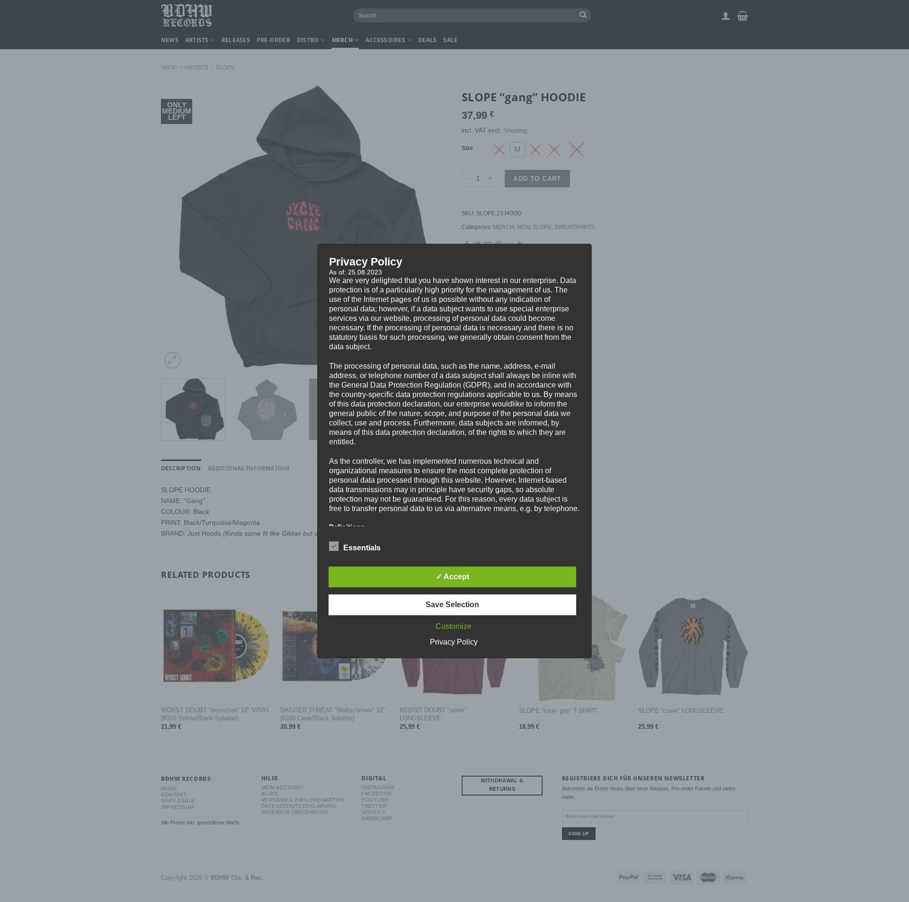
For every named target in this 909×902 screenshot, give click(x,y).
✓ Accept (452, 577)
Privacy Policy (454, 642)
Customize (454, 626)
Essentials (362, 548)
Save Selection (452, 605)
